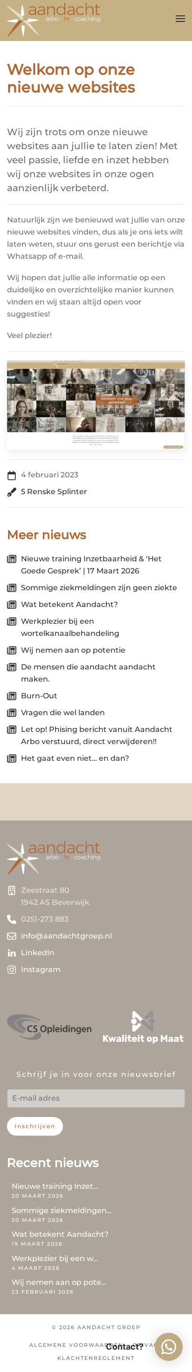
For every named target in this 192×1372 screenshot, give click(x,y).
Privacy (148, 1345)
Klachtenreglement (96, 1358)
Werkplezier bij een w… (55, 1258)
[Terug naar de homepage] (53, 18)
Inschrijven (34, 1126)
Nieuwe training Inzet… (55, 1186)
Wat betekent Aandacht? (60, 1234)
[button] (180, 18)
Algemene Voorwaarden (76, 1345)
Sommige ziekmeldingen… (62, 1210)
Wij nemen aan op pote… (59, 1282)
